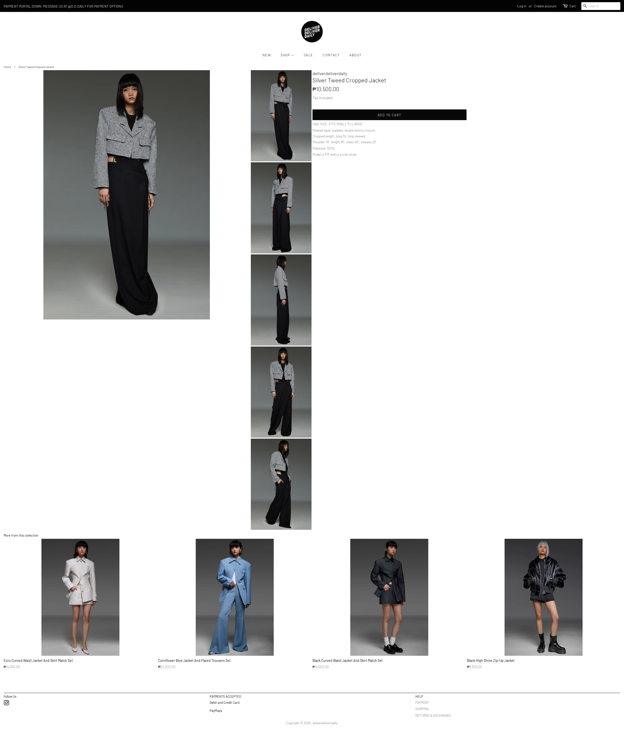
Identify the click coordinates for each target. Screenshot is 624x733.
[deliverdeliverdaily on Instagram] (6, 704)
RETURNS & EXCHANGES (433, 715)
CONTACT (331, 55)
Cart (572, 6)
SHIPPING (422, 709)
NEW (267, 55)
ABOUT (355, 55)
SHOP (286, 55)
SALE (308, 55)
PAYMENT (422, 702)
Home (7, 66)
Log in (521, 6)
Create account (545, 6)
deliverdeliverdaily (324, 723)
